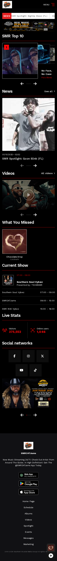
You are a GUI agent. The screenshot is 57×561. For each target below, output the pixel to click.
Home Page (28, 501)
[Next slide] (35, 165)
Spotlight (28, 526)
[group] (28, 195)
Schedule (28, 507)
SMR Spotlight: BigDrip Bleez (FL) (21, 16)
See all (48, 91)
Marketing (28, 544)
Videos (28, 519)
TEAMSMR (36, 285)
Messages (28, 538)
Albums (28, 513)
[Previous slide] (22, 165)
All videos (47, 173)
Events (28, 532)
